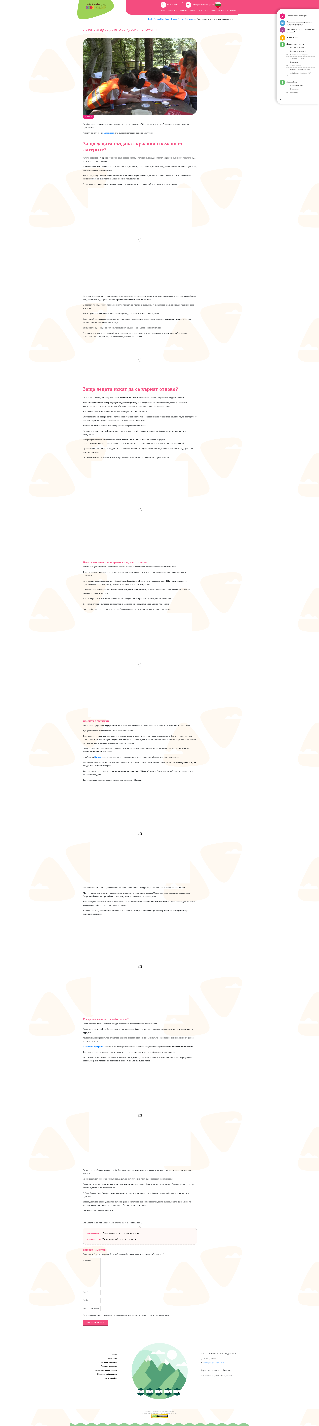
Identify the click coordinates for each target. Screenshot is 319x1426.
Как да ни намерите (108, 1362)
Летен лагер (135, 1223)
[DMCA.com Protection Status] (159, 1415)
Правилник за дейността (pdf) (300, 69)
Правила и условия (109, 1366)
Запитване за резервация (296, 16)
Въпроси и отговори (196, 10)
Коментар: (88, 1260)
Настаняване (294, 62)
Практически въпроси (295, 44)
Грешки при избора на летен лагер (119, 1239)
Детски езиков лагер (297, 85)
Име (85, 1292)
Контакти (233, 10)
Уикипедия (112, 1358)
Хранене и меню (295, 66)
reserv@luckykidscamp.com (203, 4)
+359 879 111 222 (174, 4)
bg (218, 4)
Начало (163, 10)
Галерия (213, 10)
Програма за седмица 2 (298, 51)
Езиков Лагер (291, 82)
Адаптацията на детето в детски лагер (121, 1233)
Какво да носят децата (297, 58)
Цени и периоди (172, 10)
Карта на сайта (110, 1378)
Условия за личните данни (106, 1370)
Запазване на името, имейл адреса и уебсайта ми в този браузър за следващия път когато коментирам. (127, 1315)
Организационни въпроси (299, 55)
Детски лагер (294, 89)
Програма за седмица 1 (298, 47)
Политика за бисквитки (107, 1374)
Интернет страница (91, 1308)
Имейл (86, 1300)
